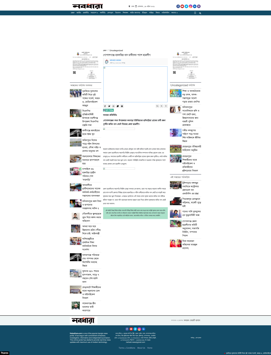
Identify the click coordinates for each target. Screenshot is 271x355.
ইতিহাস (144, 13)
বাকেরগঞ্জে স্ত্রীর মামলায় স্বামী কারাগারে (89, 307)
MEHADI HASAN (115, 60)
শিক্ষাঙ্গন (125, 13)
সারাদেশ (93, 13)
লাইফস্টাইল (165, 13)
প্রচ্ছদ (73, 13)
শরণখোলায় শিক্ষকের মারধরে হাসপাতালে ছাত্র (91, 160)
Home (149, 348)
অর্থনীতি (102, 13)
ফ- (161, 106)
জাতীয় (79, 13)
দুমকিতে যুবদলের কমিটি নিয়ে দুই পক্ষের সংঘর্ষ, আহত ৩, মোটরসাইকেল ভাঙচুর (91, 98)
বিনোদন (118, 13)
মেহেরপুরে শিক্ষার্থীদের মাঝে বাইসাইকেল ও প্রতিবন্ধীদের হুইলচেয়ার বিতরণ (190, 163)
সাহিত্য (151, 13)
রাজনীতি (86, 13)
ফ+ (157, 106)
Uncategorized (116, 50)
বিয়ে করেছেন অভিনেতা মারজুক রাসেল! (189, 244)
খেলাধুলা (110, 13)
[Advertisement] (135, 33)
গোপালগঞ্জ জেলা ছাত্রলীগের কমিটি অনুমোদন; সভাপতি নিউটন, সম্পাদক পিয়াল (190, 228)
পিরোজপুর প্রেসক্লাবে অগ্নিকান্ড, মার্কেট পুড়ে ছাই (191, 202)
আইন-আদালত (135, 13)
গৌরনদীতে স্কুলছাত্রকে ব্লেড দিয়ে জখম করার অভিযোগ (91, 217)
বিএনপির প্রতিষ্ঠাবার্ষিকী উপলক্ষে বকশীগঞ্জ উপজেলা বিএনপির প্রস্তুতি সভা (90, 118)
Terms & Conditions (127, 348)
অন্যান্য (173, 13)
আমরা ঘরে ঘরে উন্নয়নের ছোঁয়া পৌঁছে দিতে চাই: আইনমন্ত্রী (91, 230)
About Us (141, 348)
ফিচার (158, 13)
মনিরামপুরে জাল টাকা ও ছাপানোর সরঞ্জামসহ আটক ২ (91, 205)
